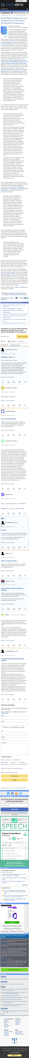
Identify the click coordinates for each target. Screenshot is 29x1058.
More (1, 1014)
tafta (7, 294)
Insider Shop (18, 1032)
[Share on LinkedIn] (27, 298)
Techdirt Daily (15, 727)
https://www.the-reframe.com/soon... (10, 966)
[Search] (28, 1)
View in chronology (9, 377)
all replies (15, 345)
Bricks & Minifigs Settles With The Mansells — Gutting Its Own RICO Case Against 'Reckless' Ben (15, 892)
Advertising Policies (18, 1022)
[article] (9, 959)
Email (2, 721)
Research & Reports (7, 1026)
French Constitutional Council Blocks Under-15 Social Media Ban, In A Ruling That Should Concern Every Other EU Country (14, 315)
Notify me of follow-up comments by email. (12, 768)
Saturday (4, 981)
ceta (13, 293)
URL (2, 731)
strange (10, 32)
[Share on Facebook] (25, 298)
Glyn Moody (25, 27)
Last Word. (22, 762)
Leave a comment (22, 336)
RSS (8, 336)
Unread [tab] (22, 341)
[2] (3, 518)
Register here (4, 713)
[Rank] (2, 890)
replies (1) (5, 508)
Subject (3, 736)
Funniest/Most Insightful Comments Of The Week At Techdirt (15, 978)
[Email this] (18, 298)
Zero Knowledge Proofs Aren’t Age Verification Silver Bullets (14, 997)
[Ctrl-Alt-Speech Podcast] (14, 823)
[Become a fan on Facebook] (12, 793)
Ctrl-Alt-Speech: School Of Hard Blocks (11, 995)
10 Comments (4, 298)
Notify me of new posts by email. (9, 772)
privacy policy (21, 813)
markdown (7, 759)
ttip (26, 294)
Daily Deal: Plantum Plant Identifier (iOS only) (12, 999)
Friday (3, 987)
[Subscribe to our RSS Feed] (16, 793)
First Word (13, 762)
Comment (4, 742)
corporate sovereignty (20, 293)
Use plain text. (16, 759)
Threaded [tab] (12, 341)
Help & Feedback (8, 1031)
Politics (5, 36)
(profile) (15, 349)
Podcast (6, 1024)
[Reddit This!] (21, 298)
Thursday (4, 1008)
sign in (16, 764)
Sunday (3, 976)
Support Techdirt (19, 1034)
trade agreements (13, 294)
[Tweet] (23, 298)
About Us (17, 1020)
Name (2, 715)
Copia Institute (19, 1031)
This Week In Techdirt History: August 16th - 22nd (13, 984)
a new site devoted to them (9, 42)
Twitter (17, 287)
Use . (7, 759)
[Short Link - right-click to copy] (16, 298)
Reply (2, 377)
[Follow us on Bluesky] (8, 793)
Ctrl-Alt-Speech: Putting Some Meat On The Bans (14, 323)
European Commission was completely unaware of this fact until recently (14, 188)
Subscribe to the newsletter (14, 727)
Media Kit (6, 1032)
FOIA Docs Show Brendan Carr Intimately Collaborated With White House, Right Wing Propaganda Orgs (12, 310)
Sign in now (17, 711)
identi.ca (22, 287)
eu (2, 294)
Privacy (17, 1024)
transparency (21, 294)
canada (10, 293)
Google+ (11, 288)
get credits (11, 764)
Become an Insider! (14, 969)
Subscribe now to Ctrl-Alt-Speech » (14, 865)
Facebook (6, 1021)
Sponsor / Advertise (6, 1034)
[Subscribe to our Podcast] (20, 793)
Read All (25, 885)
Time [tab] (4, 341)
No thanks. (5, 764)
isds (4, 294)
